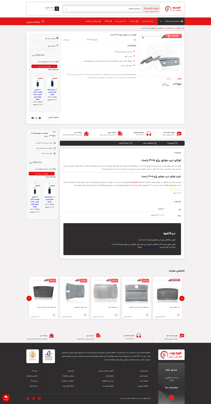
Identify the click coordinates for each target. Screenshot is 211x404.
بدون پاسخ (66, 40)
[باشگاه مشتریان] (43, 21)
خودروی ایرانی (113, 74)
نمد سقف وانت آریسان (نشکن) (139, 307)
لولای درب (167, 28)
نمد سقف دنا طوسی (80, 307)
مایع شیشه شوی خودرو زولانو (51, 92)
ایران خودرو (122, 74)
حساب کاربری (49, 7)
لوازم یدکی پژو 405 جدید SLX (89, 74)
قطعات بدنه (176, 28)
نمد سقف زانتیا (113, 307)
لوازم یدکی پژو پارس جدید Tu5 (122, 77)
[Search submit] (66, 9)
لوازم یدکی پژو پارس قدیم (103, 77)
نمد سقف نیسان (175, 307)
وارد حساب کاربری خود (150, 247)
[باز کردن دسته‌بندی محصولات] (161, 21)
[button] (143, 38)
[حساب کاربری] (57, 8)
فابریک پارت (133, 182)
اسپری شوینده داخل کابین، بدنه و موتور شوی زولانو (37, 94)
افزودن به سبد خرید (44, 66)
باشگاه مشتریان (33, 22)
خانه (183, 28)
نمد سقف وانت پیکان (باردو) (47, 307)
